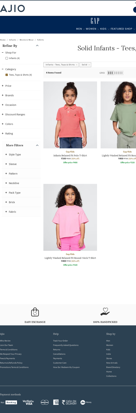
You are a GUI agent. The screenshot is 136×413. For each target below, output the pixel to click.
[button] (21, 46)
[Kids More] (109, 29)
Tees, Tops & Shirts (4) (20, 74)
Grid (102, 72)
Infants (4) (14, 58)
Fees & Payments (7, 358)
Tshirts (40, 40)
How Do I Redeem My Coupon (66, 367)
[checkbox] (21, 58)
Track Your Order (60, 340)
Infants (12, 40)
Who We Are (5, 340)
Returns (56, 349)
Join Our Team (6, 345)
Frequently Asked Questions (65, 345)
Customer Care (59, 362)
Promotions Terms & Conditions (14, 367)
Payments (57, 358)
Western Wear (27, 40)
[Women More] (98, 29)
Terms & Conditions (8, 349)
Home (3, 40)
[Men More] (84, 29)
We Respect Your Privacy (11, 354)
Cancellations (59, 354)
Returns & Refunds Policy (11, 362)
